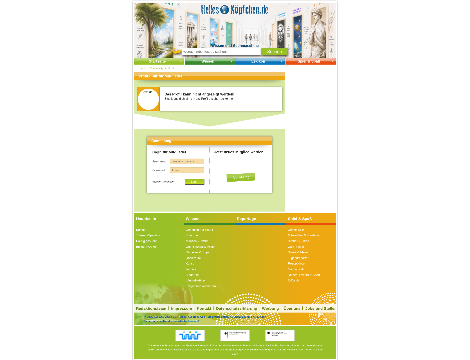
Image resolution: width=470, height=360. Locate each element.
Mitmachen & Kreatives (304, 235)
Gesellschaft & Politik (200, 247)
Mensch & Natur (197, 241)
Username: (159, 161)
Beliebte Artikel (146, 247)
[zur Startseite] (235, 9)
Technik (191, 269)
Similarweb (193, 321)
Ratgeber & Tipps (197, 252)
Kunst (190, 263)
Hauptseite (146, 219)
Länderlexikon (195, 280)
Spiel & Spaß (309, 61)
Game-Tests (296, 269)
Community (156, 68)
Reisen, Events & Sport (304, 275)
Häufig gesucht (146, 241)
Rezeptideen (296, 263)
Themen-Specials (148, 235)
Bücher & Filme (298, 241)
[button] (274, 51)
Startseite (157, 61)
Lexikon (258, 61)
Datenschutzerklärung (236, 308)
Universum (193, 258)
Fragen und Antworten (201, 286)
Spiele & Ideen (298, 252)
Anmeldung (240, 177)
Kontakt (141, 230)
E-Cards (293, 280)
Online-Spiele (297, 230)
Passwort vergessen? (164, 181)
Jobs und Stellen (321, 308)
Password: (158, 170)
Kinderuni (192, 275)
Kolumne (192, 235)
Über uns (292, 308)
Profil (171, 68)
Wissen (207, 61)
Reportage (246, 219)
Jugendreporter (298, 258)
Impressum (181, 308)
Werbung (270, 308)
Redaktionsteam (151, 308)
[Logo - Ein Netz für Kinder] (190, 335)
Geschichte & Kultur (199, 230)
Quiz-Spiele (296, 247)
